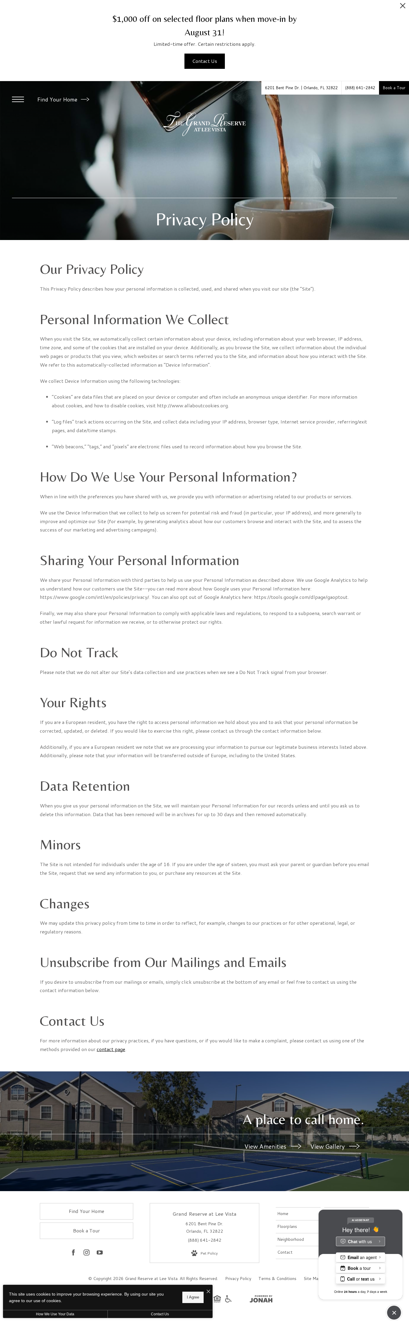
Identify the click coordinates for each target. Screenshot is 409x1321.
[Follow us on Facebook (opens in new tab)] (73, 1253)
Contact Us (160, 1314)
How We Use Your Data (55, 1314)
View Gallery (328, 1146)
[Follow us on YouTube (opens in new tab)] (100, 1253)
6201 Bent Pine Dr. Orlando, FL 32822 (204, 1227)
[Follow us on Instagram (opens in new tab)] (87, 1253)
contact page (111, 1049)
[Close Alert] (402, 7)
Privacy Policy (238, 1278)
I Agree (193, 1297)
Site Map (312, 1278)
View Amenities (266, 1146)
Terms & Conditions (277, 1278)
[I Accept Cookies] (208, 1291)
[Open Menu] (18, 99)
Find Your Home (58, 99)
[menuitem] (298, 1214)
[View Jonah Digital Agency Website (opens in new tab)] (261, 1300)
